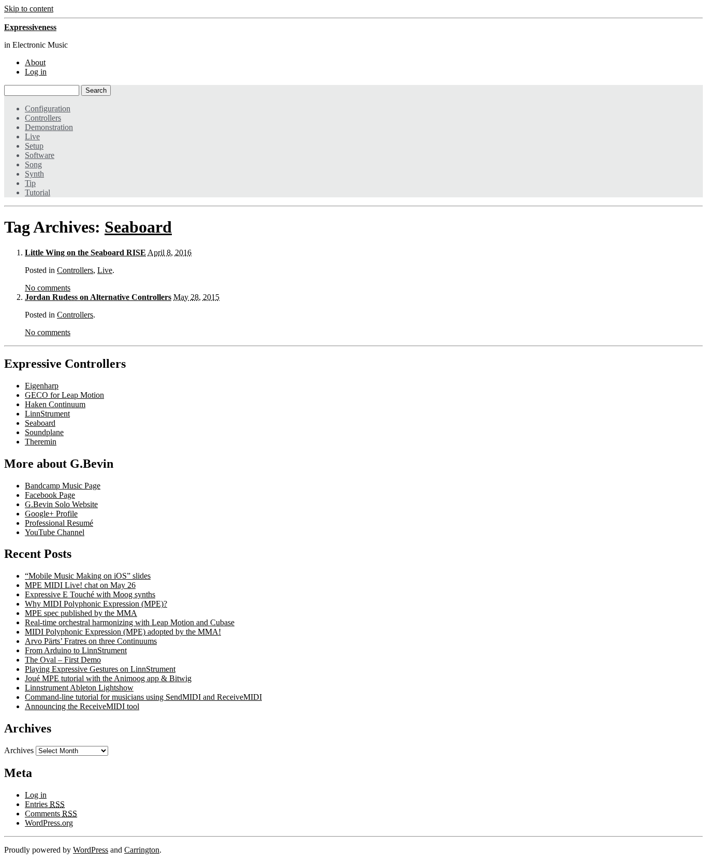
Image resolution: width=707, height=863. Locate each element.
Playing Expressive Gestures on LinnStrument (100, 669)
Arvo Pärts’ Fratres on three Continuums (91, 641)
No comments (47, 287)
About (35, 62)
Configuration (47, 108)
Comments (51, 813)
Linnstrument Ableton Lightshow (79, 687)
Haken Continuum (55, 404)
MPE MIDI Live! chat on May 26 (80, 585)
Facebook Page (50, 495)
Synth (34, 173)
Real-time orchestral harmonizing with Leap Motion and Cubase (129, 622)
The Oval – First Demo (63, 659)
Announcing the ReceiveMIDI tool (82, 706)
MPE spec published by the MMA (81, 613)
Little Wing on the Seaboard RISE (85, 252)
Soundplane (44, 432)
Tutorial (37, 192)
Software (39, 155)
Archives (19, 750)
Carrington (141, 849)
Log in (36, 71)
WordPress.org (49, 822)
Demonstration (49, 127)
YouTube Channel (54, 532)
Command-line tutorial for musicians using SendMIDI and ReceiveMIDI (143, 697)
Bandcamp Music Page (62, 485)
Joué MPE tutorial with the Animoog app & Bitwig (108, 678)
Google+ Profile (51, 513)
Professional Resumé (59, 523)
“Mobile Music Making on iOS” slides (88, 575)
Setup (34, 145)
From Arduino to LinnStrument (76, 650)
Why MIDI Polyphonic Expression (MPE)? (96, 603)
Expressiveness (30, 27)
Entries (45, 804)
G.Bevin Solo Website (61, 504)
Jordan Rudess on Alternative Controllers (98, 297)
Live (32, 136)
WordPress (90, 849)
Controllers (43, 117)
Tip (30, 183)
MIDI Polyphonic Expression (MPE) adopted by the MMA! (123, 631)
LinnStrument (47, 413)
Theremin (40, 441)
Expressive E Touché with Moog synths (90, 594)
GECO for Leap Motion (64, 395)
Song (33, 164)
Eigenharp (41, 385)
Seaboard (138, 227)
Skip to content (28, 8)
